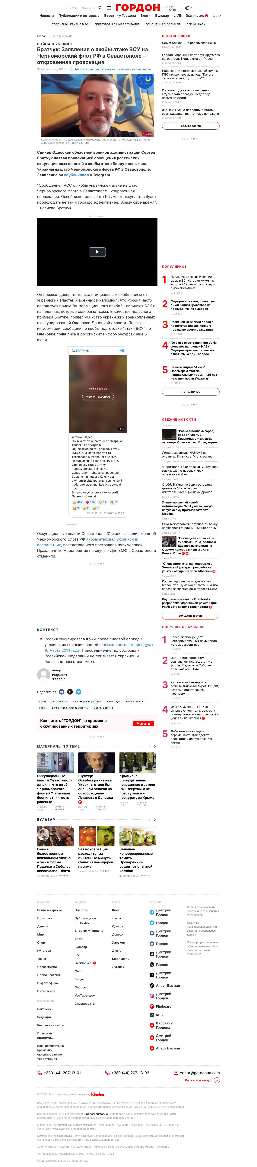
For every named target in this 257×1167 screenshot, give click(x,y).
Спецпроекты (85, 1003)
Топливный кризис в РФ (70, 24)
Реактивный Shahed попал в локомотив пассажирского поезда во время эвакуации (192, 325)
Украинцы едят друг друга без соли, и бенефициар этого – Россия (191, 56)
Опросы (81, 987)
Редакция (44, 1017)
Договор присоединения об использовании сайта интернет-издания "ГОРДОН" (203, 948)
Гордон (41, 35)
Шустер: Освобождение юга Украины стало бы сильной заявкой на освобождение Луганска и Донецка (96, 787)
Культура (44, 950)
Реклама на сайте (50, 1025)
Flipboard (163, 1006)
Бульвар (162, 16)
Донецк (117, 934)
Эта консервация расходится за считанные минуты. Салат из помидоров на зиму (95, 857)
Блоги (146, 16)
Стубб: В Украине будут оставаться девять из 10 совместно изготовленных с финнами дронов (188, 488)
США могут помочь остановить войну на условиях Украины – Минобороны (190, 526)
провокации (113, 701)
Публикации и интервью (79, 16)
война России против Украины (70, 707)
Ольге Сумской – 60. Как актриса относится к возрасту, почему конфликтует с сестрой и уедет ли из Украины (195, 712)
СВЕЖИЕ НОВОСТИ (179, 419)
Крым (42, 701)
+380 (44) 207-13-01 (62, 1073)
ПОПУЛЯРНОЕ (174, 266)
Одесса (117, 926)
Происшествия (48, 975)
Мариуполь (120, 959)
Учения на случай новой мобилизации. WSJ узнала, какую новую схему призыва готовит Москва (187, 508)
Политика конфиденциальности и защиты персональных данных (202, 928)
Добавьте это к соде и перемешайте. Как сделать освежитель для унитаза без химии (192, 736)
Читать (143, 723)
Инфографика (47, 983)
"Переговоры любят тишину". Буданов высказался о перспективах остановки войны (190, 470)
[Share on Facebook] (61, 692)
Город (116, 902)
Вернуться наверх (198, 1080)
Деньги (42, 926)
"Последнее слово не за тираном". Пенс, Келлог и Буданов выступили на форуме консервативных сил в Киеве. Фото (189, 545)
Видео (79, 979)
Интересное (46, 991)
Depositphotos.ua (97, 1113)
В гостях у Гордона (120, 16)
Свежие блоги (176, 36)
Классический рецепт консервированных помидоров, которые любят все (194, 640)
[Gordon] (138, 8)
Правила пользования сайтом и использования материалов (203, 910)
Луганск (118, 967)
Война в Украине (61, 35)
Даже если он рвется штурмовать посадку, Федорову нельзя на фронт (186, 94)
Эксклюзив (195, 16)
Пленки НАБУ (195, 24)
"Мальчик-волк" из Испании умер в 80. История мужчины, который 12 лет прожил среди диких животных (193, 282)
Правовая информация (46, 1035)
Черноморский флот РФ (87, 701)
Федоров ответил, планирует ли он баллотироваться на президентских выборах (193, 305)
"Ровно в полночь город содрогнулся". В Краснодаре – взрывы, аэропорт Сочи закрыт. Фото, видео (190, 436)
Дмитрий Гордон (163, 912)
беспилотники (134, 701)
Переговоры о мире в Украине (117, 24)
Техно (41, 959)
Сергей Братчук (103, 707)
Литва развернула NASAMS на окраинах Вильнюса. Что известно (188, 454)
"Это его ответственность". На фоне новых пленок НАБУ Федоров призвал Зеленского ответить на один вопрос (194, 348)
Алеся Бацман (168, 986)
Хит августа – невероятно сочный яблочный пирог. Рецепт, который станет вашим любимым (195, 687)
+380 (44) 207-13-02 (130, 1073)
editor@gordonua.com (200, 1073)
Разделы (80, 902)
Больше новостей (190, 615)
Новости (47, 16)
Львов (116, 918)
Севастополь (59, 701)
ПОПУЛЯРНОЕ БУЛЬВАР (183, 627)
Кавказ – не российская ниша (189, 43)
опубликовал (77, 175)
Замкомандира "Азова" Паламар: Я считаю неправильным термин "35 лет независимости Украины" (194, 372)
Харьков (118, 942)
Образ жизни (47, 967)
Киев (115, 910)
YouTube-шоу (85, 995)
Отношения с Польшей (163, 24)
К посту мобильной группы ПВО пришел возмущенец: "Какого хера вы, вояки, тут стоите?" (190, 74)
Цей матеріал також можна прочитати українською (112, 69)
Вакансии (44, 1009)
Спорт (42, 942)
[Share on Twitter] (70, 692)
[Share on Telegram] (78, 692)
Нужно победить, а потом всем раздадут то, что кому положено (191, 111)
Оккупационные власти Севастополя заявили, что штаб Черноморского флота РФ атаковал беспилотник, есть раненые (54, 789)
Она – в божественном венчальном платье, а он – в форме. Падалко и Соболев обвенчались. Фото (191, 663)
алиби (42, 707)
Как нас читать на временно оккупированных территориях (50, 1052)
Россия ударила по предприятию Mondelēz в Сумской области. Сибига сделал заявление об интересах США (190, 585)
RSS (159, 1015)
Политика (44, 918)
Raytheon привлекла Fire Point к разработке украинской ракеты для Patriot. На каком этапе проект (189, 603)
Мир (40, 934)
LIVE (177, 16)
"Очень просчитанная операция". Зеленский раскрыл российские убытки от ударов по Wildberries (187, 567)
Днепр (116, 950)
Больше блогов (191, 125)
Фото (79, 971)
